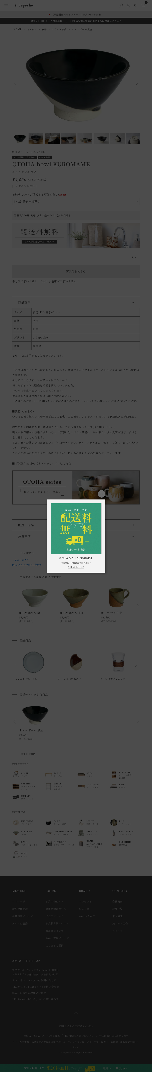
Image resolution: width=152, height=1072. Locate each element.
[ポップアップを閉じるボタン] (101, 494)
